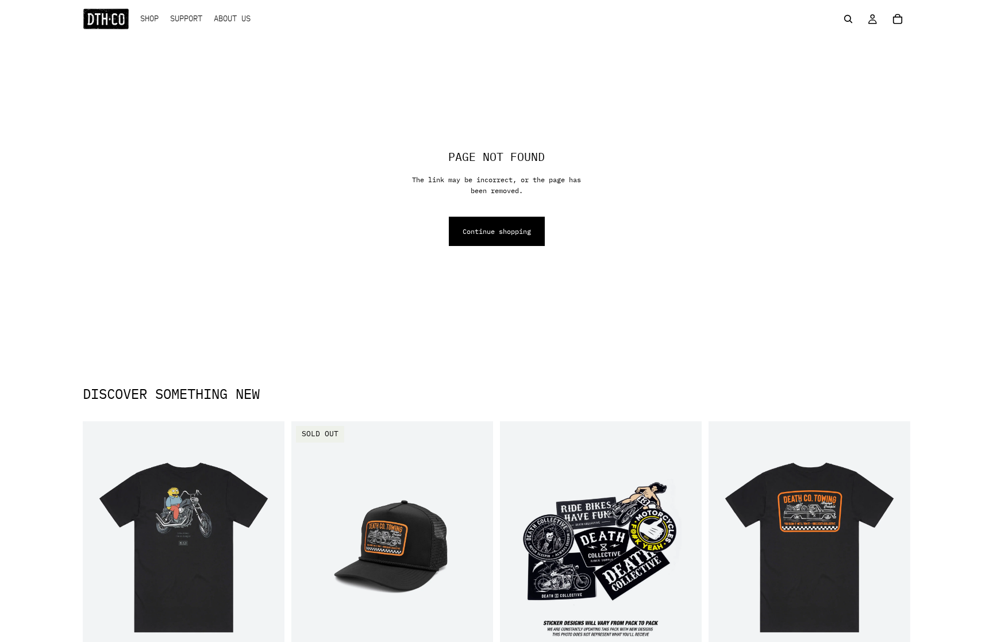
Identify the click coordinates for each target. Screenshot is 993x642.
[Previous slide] (100, 547)
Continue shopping (497, 231)
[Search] (848, 19)
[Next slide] (267, 547)
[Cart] (897, 19)
